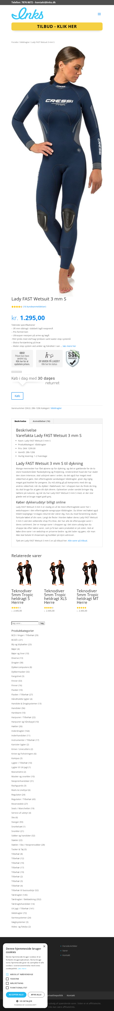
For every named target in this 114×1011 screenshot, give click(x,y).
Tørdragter (16, 894)
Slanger (15, 822)
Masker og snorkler (20, 776)
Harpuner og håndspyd (23, 721)
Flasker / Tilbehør (20, 694)
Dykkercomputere (20, 667)
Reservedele (17, 803)
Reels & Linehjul (19, 790)
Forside (14, 42)
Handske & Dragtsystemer (24, 703)
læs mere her (69, 346)
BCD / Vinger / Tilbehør (22, 635)
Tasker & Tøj (17, 849)
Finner (14, 680)
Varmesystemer (19, 917)
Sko (13, 817)
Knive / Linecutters (20, 749)
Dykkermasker (18, 671)
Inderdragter (17, 730)
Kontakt (66, 955)
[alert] (25, 975)
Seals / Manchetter (20, 808)
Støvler (14, 840)
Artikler (73, 946)
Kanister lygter (18, 744)
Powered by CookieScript (25, 1005)
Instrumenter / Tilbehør (23, 740)
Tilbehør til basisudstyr (22, 890)
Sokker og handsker (21, 835)
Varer (65, 950)
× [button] (44, 946)
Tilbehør (15, 854)
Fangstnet (16, 676)
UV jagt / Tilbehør (20, 908)
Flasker (14, 690)
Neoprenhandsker (20, 781)
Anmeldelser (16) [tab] (41, 421)
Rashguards (17, 785)
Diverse (15, 658)
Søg (42, 623)
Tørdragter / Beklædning (23, 899)
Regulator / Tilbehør (21, 799)
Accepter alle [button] (16, 994)
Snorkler (15, 831)
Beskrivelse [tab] (20, 421)
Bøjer (14, 649)
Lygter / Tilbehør (19, 762)
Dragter (15, 662)
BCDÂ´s (15, 639)
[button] (25, 1001)
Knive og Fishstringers (22, 753)
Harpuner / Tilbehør (21, 717)
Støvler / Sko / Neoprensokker (26, 844)
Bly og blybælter (19, 644)
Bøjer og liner (18, 653)
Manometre (17, 771)
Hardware (16, 712)
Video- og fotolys (19, 926)
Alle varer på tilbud (77, 540)
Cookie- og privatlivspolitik (49, 995)
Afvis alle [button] (36, 994)
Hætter (14, 726)
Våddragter (25, 42)
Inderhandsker (18, 735)
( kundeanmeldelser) (34, 306)
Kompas (15, 758)
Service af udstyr (19, 812)
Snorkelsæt (16, 826)
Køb (17, 396)
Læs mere (22, 968)
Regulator (16, 794)
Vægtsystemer (18, 922)
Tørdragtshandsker (20, 903)
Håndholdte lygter (20, 699)
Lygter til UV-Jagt (19, 767)
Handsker (16, 708)
